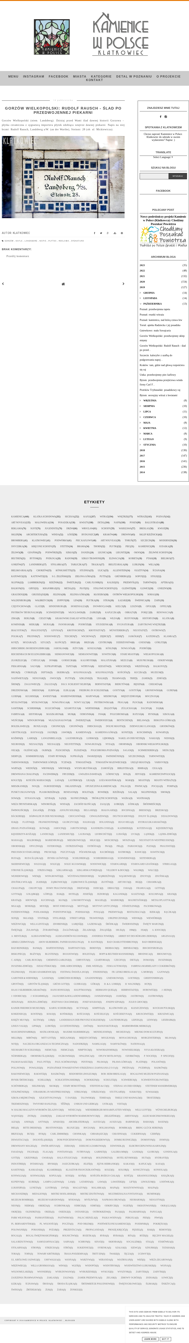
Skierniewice (19, 864)
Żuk (47, 1289)
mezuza (125, 660)
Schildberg (80, 858)
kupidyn (16, 1182)
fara (126, 888)
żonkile (75, 1289)
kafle (19, 241)
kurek (32, 1182)
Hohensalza (78, 606)
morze (29, 906)
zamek (146, 678)
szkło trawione (91, 558)
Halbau (87, 822)
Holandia (105, 822)
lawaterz (116, 1182)
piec (128, 546)
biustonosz (53, 1128)
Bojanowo (69, 954)
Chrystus (81, 960)
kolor (122, 1170)
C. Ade (14, 960)
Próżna (126, 1068)
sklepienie (147, 792)
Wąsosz (15, 1116)
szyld (44, 642)
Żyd (50, 810)
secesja (69, 516)
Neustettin (71, 744)
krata (15, 900)
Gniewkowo (113, 978)
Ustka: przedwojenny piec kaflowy (158, 374)
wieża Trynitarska (22, 804)
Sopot (138, 576)
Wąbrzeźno (105, 876)
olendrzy (32, 1212)
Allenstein (119, 570)
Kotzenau (143, 828)
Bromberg (17, 540)
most (43, 906)
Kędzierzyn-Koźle (22, 834)
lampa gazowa (52, 1182)
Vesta (120, 1104)
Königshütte (64, 570)
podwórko (61, 540)
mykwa (72, 1199)
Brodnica (144, 954)
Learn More (150, 1339)
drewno (126, 534)
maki (128, 780)
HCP (147, 984)
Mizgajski (66, 1038)
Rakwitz (39, 1074)
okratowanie (145, 1205)
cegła (155, 768)
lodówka (165, 1182)
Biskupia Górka (163, 720)
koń (80, 1175)
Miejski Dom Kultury (147, 1032)
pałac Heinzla (86, 1217)
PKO (107, 846)
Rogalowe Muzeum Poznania (148, 1074)
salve (33, 666)
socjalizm (132, 1241)
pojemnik (140, 1224)
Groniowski (152, 690)
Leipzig (136, 1020)
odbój (94, 1205)
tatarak (167, 1247)
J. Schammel (38, 996)
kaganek (118, 894)
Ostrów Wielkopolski (126, 594)
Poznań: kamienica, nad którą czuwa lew (161, 320)
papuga (154, 1212)
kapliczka (111, 612)
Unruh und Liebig (84, 1104)
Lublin (136, 564)
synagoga (31, 798)
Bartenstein (53, 948)
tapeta (70, 666)
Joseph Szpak (114, 1002)
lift (131, 1182)
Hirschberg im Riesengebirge (29, 648)
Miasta (80, 76)
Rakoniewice (19, 1074)
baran (147, 1122)
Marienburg (52, 840)
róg (130, 1235)
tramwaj (117, 678)
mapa (113, 1187)
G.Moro (145, 972)
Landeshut (64, 834)
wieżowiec (17, 1265)
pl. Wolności (47, 1224)
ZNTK (30, 1116)
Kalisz (111, 582)
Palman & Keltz (20, 1062)
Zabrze (94, 612)
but (29, 1134)
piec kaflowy (84, 540)
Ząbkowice (57, 882)
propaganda (93, 1229)
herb (118, 636)
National (136, 1044)
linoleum (147, 1182)
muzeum (156, 672)
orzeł (48, 1212)
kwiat (161, 528)
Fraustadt (37, 630)
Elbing (52, 690)
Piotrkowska (102, 702)
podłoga (51, 558)
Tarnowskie (18, 762)
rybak (117, 1235)
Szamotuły (71, 708)
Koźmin (15, 738)
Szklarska (63, 870)
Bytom (34, 558)
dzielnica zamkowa (91, 1146)
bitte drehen (31, 1128)
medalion (38, 1194)
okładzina (71, 786)
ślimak (150, 1283)
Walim (137, 870)
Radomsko (153, 702)
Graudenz (17, 594)
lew (76, 600)
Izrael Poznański (21, 828)
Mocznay (150, 696)
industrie (17, 1164)
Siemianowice (63, 654)
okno (137, 552)
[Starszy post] (124, 284)
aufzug (97, 1122)
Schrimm (32, 708)
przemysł (114, 912)
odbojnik (85, 714)
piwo (157, 1217)
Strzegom (43, 870)
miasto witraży (163, 780)
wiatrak (142, 798)
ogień (126, 1205)
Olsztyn (139, 570)
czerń (153, 1134)
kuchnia (46, 900)
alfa (14, 1122)
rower (102, 792)
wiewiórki (153, 918)
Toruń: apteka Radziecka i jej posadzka (160, 325)
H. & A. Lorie (111, 984)
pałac (124, 786)
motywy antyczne (103, 906)
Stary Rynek (55, 756)
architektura (35, 534)
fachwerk (49, 774)
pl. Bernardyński (22, 1224)
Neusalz (52, 744)
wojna (164, 1265)
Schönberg (18, 1086)
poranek (36, 1229)
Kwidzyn (48, 696)
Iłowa (43, 828)
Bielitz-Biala (116, 564)
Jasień (120, 996)
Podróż (144, 648)
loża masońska (108, 780)
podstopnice (60, 912)
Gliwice (145, 588)
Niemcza (66, 1050)
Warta (15, 768)
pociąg (156, 786)
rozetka (88, 1235)
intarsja (35, 1164)
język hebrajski (106, 1164)
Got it (165, 1339)
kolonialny (103, 672)
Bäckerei (16, 816)
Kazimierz (124, 828)
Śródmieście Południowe (96, 1283)
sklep (14, 534)
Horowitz (149, 990)
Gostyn (117, 690)
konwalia (17, 1175)
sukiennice (84, 1247)
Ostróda (92, 846)
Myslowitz (18, 702)
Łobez (117, 804)
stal (148, 1241)
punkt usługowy (21, 792)
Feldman (16, 972)
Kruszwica (164, 1014)
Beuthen (16, 558)
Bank (36, 948)
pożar (52, 1229)
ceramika (153, 882)
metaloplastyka (161, 900)
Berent (94, 948)
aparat (57, 1122)
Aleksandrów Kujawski (70, 936)
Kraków (108, 534)
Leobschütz (102, 834)
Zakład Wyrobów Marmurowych (76, 1116)
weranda (104, 1259)
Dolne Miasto (114, 726)
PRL (119, 846)
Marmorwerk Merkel (135, 1026)
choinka (78, 1134)
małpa (152, 1187)
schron (82, 1241)
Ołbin (45, 750)
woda (63, 804)
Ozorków (131, 1056)
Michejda (122, 1032)
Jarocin (58, 828)
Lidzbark (167, 1020)
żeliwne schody (158, 552)
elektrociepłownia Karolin (146, 1146)
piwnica (140, 786)
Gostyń (133, 690)
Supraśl (75, 756)
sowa (14, 798)
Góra (94, 984)
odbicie (78, 1205)
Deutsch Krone (122, 816)
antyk (42, 1122)
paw (100, 714)
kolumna (154, 894)
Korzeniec (17, 1014)
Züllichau (127, 708)
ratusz (137, 714)
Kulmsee (30, 696)
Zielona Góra (83, 576)
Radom (69, 558)
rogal (15, 1235)
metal (68, 588)
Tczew (65, 762)
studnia (85, 570)
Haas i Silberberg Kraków (27, 990)
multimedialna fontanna (124, 1194)
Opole (149, 606)
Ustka (106, 1104)
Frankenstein (47, 822)
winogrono (34, 720)
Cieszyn (43, 618)
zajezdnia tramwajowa (25, 1277)
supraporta (51, 666)
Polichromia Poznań (103, 750)
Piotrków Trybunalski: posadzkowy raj (160, 390)
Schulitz (109, 1080)
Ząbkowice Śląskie (82, 882)
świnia (15, 1289)
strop (34, 1247)
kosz (68, 1175)
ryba (103, 1235)
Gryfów (16, 984)
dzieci (97, 888)
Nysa (109, 744)
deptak (45, 672)
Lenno (150, 1020)
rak (149, 1229)
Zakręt (44, 1116)
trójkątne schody (103, 798)
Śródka (110, 924)
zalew (67, 1277)
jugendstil (51, 528)
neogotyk (155, 1199)
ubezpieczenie (116, 918)
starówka (164, 1241)
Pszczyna (66, 852)
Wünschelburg (165, 1110)
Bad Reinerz (18, 948)
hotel (72, 894)
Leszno (134, 606)
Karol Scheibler (59, 1008)
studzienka (103, 624)
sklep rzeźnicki (148, 534)
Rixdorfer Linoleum (81, 1074)
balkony (158, 666)
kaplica (144, 1164)
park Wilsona (19, 1217)
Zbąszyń (109, 708)
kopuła (54, 1175)
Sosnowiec (50, 636)
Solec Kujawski (73, 864)
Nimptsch (83, 1050)
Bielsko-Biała (19, 570)
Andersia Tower (101, 936)
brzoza (15, 1134)
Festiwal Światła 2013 (73, 972)
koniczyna (140, 1170)
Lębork (107, 738)
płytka (52, 241)
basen (162, 1122)
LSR (50, 1020)
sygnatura (77, 241)
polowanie (17, 1229)
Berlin (28, 618)
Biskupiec (17, 954)
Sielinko (37, 1086)
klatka (166, 618)
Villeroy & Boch (116, 870)
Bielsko (165, 558)
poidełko (81, 912)
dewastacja (18, 1140)
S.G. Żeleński (59, 576)
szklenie (84, 678)
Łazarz (122, 600)
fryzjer (67, 774)
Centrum (103, 642)
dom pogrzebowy (96, 1140)
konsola (159, 1170)
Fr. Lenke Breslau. (123, 972)
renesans (69, 792)
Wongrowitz (53, 876)
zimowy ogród (130, 1277)
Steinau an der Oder (126, 1086)
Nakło (153, 738)
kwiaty (84, 522)
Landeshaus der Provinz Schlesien (80, 1020)
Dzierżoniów (124, 642)
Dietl (133, 960)
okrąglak (167, 1205)
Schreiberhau (102, 858)
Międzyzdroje (129, 696)
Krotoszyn (95, 630)
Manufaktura (106, 1026)
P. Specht (166, 1056)
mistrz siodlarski (62, 1194)
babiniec (131, 1122)
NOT (13, 1044)
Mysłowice (38, 702)
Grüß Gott (60, 984)
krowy (30, 900)
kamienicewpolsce (161, 774)
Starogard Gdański (143, 864)
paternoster (19, 912)
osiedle (63, 1212)
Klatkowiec (39, 540)
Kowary (161, 732)
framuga (142, 888)
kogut (15, 780)
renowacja (163, 612)
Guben (171, 690)
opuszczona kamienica (99, 786)
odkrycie (110, 1205)
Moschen (110, 840)
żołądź (104, 930)
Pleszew (79, 750)
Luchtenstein (68, 1026)
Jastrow (136, 996)
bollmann (105, 1128)
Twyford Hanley (43, 1104)
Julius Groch (137, 1002)
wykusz (106, 1271)
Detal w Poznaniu (134, 76)
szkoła (167, 714)
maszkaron (53, 714)
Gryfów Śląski (37, 984)
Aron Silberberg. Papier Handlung (60, 942)
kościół (122, 672)
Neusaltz (34, 744)
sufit (33, 528)
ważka (126, 798)
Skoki (52, 1086)
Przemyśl (129, 582)
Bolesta (87, 954)
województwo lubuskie (138, 1265)
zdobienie (59, 924)
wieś (139, 1259)
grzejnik (29, 1157)
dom (52, 660)
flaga (46, 1152)
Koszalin (93, 648)
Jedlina (15, 1002)
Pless (150, 846)
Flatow (27, 822)
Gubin (14, 696)
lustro (49, 1187)
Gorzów (9, 241)
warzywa (86, 1259)
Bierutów (121, 684)
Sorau (151, 594)
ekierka (62, 672)
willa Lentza (38, 924)
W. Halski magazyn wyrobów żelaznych (36, 1110)
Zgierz (40, 882)
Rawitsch (156, 852)
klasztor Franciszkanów (82, 1170)
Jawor (65, 732)
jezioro (101, 894)
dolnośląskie (41, 1140)
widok (136, 918)
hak (59, 894)
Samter (15, 708)
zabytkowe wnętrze (150, 624)
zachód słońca (83, 804)
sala (131, 792)
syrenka (103, 1247)
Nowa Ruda (92, 744)
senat (98, 1241)
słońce (59, 642)
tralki (101, 678)
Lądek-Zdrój (166, 834)
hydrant (160, 1157)
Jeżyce (76, 648)
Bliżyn (34, 954)
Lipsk (35, 1026)
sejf (13, 918)
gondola (169, 1152)
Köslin (110, 648)
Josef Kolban (91, 1002)
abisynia (130, 1116)
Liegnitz (121, 552)
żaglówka (69, 930)
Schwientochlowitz (153, 1080)
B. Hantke (94, 942)
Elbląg (67, 690)
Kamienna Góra (105, 732)
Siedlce (166, 750)
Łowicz (166, 1277)
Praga (122, 702)
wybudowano (63, 1271)
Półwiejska (86, 852)
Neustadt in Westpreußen (155, 840)
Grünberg (121, 576)
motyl (81, 906)
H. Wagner (131, 984)
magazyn (79, 1187)
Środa (46, 1283)
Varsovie (160, 762)
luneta (34, 1187)
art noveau (18, 522)
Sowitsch (107, 654)
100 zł (119, 930)
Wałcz (152, 870)
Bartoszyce (75, 948)
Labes (30, 738)
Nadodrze (79, 1044)
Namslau (97, 1044)
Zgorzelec (17, 660)
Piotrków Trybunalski (25, 612)
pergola (131, 1217)
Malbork (32, 840)
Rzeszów (103, 666)
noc (34, 786)
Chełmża (154, 684)
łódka (132, 804)
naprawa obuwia (112, 1199)
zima (14, 618)
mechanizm (18, 1194)
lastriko (73, 780)
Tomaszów (82, 762)
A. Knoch (157, 930)
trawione (95, 918)
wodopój (90, 1265)
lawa (101, 1182)
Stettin (64, 546)
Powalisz (34, 1068)
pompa (171, 786)
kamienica (17, 516)
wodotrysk (110, 1265)
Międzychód (86, 1038)
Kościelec (100, 1014)
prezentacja (71, 1229)
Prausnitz (166, 846)
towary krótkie (47, 1254)
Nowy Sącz (80, 702)
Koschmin (143, 732)
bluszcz (72, 1128)
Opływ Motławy (108, 1056)
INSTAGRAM (33, 76)
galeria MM (118, 1152)
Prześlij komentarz (17, 256)
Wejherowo (18, 876)
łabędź (76, 924)
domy (162, 1140)
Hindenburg (56, 606)
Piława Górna (120, 1062)
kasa (159, 1164)
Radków (159, 1068)
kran (170, 894)
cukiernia (137, 1134)
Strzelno (97, 1092)
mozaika (28, 642)
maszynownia (132, 1187)
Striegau (168, 864)
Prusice (49, 852)
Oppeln (164, 606)
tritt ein (97, 1254)
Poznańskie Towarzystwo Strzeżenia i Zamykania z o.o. (81, 1068)
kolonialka (81, 672)
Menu (13, 76)
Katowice (17, 576)
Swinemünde (113, 756)
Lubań (120, 834)
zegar (110, 1277)
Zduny (144, 876)
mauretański (136, 900)
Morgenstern (149, 1038)
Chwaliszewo (98, 816)
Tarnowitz (155, 756)
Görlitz (159, 642)
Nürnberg (17, 1056)
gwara (46, 1157)
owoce (54, 678)
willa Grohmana (41, 1265)
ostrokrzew (100, 1212)
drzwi (70, 528)
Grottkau (17, 732)
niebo (28, 1205)
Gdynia (55, 630)
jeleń (86, 1164)
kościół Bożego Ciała (103, 1175)
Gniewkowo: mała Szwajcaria (155, 330)
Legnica (103, 552)
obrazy (129, 612)
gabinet (99, 1152)
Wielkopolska (152, 654)
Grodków (166, 726)
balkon (16, 588)
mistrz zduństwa (90, 1194)
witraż (104, 516)
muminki (152, 1194)
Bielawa (142, 720)
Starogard (117, 864)
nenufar (37, 678)
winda (55, 534)
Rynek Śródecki (21, 1080)
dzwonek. (116, 1146)
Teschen (69, 636)
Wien (35, 876)
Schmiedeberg (146, 750)
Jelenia (57, 594)
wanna (69, 1259)
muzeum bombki (21, 1199)
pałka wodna (110, 1217)
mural (47, 624)
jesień (86, 894)
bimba (141, 768)
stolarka (57, 564)
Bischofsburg (151, 948)
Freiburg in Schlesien (92, 690)
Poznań (160, 516)
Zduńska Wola (20, 882)
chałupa (16, 888)
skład (27, 918)
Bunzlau (39, 726)
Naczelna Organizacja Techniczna (44, 1044)
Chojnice (56, 726)
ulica (101, 570)
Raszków (56, 1074)
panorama (65, 624)
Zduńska (160, 876)
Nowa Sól (127, 648)
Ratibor (123, 852)
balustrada (152, 522)
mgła (14, 906)
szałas (119, 1247)
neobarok (136, 1199)
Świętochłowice (129, 1283)
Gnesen (143, 642)
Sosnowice (96, 864)
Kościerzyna (121, 1014)
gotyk (15, 894)
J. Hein (165, 990)
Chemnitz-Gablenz (57, 960)
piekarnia (17, 666)
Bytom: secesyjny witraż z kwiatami (158, 395)
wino (62, 1265)
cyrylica (36, 660)
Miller (15, 1038)
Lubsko (91, 738)
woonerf (42, 1271)
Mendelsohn (101, 1032)
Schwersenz (125, 858)
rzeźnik (54, 582)
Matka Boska (48, 1032)
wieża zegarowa (159, 1259)
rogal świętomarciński (40, 1235)
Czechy (118, 960)
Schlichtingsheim (66, 1080)
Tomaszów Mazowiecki (110, 762)
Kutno (37, 1020)
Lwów (87, 1026)
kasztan (136, 894)
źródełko (32, 1289)
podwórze (51, 552)
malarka (97, 1187)
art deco (123, 882)
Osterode (53, 846)
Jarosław (60, 648)
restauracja (135, 912)
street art (76, 918)
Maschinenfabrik (22, 1032)
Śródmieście (150, 804)
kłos (62, 900)
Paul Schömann (64, 1062)
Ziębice (104, 636)
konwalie (36, 1175)
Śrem (14, 684)
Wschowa (87, 636)
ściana (157, 570)
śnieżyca (167, 1283)
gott (14, 1157)
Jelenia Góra (78, 594)
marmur (116, 900)
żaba (60, 1289)
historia (34, 714)
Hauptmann (81, 990)
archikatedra (77, 1122)
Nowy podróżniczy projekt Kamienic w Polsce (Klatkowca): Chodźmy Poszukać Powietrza (163, 220)
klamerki (53, 1170)
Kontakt (94, 80)
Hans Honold (59, 990)
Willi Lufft (142, 1110)
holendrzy (103, 1157)
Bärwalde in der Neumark (45, 816)
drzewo (81, 888)
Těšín (64, 1104)
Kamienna (82, 732)
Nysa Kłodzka (153, 1050)
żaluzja (49, 684)
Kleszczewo (138, 1008)
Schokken (90, 1080)
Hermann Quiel (105, 990)
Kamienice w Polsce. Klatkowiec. (44, 1320)
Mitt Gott (47, 1038)
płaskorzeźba (48, 792)
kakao (127, 1164)
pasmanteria (43, 1217)
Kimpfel (97, 1008)
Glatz (38, 606)
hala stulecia (66, 1157)
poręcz (145, 612)
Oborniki (16, 846)
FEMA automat (115, 966)
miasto (142, 780)
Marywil (91, 696)
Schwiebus (127, 1080)
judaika (164, 546)
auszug (114, 1122)
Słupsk (15, 582)
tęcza (127, 1254)
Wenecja (73, 1110)
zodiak (150, 1277)
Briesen (143, 810)
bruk (14, 672)
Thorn (97, 546)
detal (101, 522)
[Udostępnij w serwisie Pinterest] (122, 234)
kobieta (133, 558)
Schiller (43, 1080)
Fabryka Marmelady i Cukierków (151, 966)
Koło (50, 1014)
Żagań (37, 810)
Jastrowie (154, 996)
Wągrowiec (126, 876)
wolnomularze (20, 1271)
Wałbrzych (42, 600)
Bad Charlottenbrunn (121, 942)
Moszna (127, 840)
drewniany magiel (22, 1146)
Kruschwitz (143, 1014)
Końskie (65, 1014)
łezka (14, 1283)
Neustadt (139, 630)
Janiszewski (101, 996)
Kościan (82, 1014)
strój (66, 1247)
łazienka (93, 924)
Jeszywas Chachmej (63, 1002)
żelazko (88, 930)
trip (132, 678)
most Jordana (62, 906)
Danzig (85, 552)
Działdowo (168, 816)
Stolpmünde (18, 1092)
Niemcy (49, 1050)
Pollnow (16, 1068)
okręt (15, 1212)
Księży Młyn (18, 1020)
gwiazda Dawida (89, 774)
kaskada (34, 1170)
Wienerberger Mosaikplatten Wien (106, 1110)
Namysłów (117, 1044)
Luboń (49, 1026)
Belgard (89, 810)
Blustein (50, 954)
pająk (118, 1212)
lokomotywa (80, 900)
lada (58, 780)
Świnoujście (18, 810)
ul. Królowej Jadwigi (24, 1259)
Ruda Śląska (32, 858)
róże (142, 1235)
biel (13, 1128)
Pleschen (61, 750)
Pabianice (134, 846)
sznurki (150, 1247)
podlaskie (40, 912)
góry (46, 894)
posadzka (64, 522)
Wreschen (122, 666)
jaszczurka (69, 1164)
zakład (51, 1277)
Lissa (100, 618)
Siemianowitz (86, 654)
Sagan (127, 750)
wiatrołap (123, 1259)
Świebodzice (102, 720)
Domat (147, 960)
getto (158, 888)
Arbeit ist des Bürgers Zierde (136, 936)
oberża (42, 1205)
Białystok (17, 630)
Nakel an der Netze (130, 738)
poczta (66, 1224)
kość (127, 1175)
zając (103, 804)
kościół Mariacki (37, 780)
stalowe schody (103, 588)
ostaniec (80, 1212)
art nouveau (109, 540)
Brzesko (160, 810)
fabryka (16, 714)
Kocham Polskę (162, 1008)
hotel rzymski (126, 1157)
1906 (131, 930)
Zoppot (61, 600)
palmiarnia (136, 1212)
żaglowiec (30, 684)
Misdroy (109, 696)
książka (166, 1175)
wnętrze (123, 516)
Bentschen (123, 720)
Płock (136, 702)
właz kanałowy (59, 720)
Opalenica (85, 1056)
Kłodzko (99, 594)
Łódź (70, 534)
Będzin (138, 684)
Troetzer (152, 1098)
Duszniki (163, 960)
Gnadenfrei (92, 978)
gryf (32, 588)
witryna (86, 666)
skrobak (114, 1241)
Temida (103, 1098)
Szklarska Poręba (88, 870)
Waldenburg (19, 600)
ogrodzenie (51, 786)
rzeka (153, 912)
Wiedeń (30, 768)
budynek (129, 618)
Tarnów (148, 582)
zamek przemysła (88, 1277)
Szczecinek (135, 756)
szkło (69, 552)
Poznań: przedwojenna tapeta (155, 309)
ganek (136, 1152)
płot (82, 588)
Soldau (38, 864)
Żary (157, 600)
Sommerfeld (33, 756)
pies (145, 1217)
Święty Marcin (152, 924)
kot (13, 642)
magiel (99, 900)
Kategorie (101, 76)
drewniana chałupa (23, 774)
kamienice (144, 546)
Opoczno (34, 846)
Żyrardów (49, 930)
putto (68, 678)
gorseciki (68, 660)
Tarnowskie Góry (43, 762)
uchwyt (143, 1254)
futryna (82, 1152)
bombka (124, 1128)
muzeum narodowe (49, 1199)
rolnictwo (69, 1235)
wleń (75, 1265)
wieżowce (17, 924)
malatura (107, 660)
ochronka (60, 1205)
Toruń (129, 540)
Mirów (30, 1038)
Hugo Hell (124, 822)
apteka (165, 582)
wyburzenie (86, 1271)
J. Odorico (17, 996)
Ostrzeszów (73, 846)
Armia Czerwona (21, 942)
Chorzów (42, 570)
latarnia (85, 1182)
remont (164, 1229)
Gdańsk (32, 552)
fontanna (63, 1152)
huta (145, 1157)
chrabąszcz (97, 1134)
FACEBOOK (59, 76)
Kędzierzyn (163, 828)
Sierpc (15, 756)
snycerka (17, 546)
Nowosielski (129, 1050)
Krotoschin (74, 630)
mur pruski (144, 660)
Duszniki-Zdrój (20, 966)
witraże (142, 516)
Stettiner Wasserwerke (159, 1086)
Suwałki (151, 1092)
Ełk (13, 822)
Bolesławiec (19, 726)
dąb (158, 708)
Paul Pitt (42, 1062)
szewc (134, 1247)
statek (42, 918)
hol (125, 774)
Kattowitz (37, 576)
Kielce (119, 606)
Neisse (168, 738)
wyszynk (123, 1271)
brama (81, 546)
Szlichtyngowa (48, 1098)
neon (14, 1205)
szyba (48, 798)
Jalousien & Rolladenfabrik (69, 996)
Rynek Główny (56, 858)
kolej (108, 1170)
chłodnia (118, 1134)
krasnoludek (145, 1175)
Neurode (16, 744)
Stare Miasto (128, 654)
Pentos (85, 1062)
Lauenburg (73, 738)
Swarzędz (93, 756)
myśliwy (89, 1199)
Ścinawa (30, 1283)
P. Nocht (149, 1056)
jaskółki (133, 636)
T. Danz (69, 1098)
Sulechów (51, 708)
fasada (15, 1152)
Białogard (108, 810)
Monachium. (126, 1038)
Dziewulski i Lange (141, 726)
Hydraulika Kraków (151, 822)
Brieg (74, 642)
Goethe (132, 978)
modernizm (166, 540)
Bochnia (127, 810)
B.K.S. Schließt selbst (74, 684)
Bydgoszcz (88, 534)
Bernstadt (101, 684)
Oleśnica (29, 750)
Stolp (154, 576)
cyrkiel (29, 672)
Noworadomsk (105, 1050)
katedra (151, 636)
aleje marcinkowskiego (157, 1116)
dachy (145, 708)
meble (32, 624)
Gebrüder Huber (68, 978)
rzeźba (117, 792)
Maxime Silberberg (75, 1032)
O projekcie (169, 76)
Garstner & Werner (23, 978)
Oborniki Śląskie (41, 1056)
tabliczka (77, 564)
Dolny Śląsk (146, 816)
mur (70, 714)
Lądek (148, 834)
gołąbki (31, 894)
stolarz (58, 918)
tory (27, 1254)
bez (137, 882)
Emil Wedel (93, 966)
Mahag (15, 840)
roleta (86, 792)
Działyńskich (45, 966)
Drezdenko (18, 690)
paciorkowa (151, 906)
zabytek (141, 1271)
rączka (168, 912)
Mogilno (106, 1038)
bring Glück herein (148, 1128)
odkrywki (164, 660)
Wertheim (91, 708)
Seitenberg (146, 858)
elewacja (115, 558)
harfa (85, 1157)
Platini (140, 1062)
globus (151, 1152)
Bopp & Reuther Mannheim (115, 954)
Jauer (50, 732)
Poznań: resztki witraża (152, 314)
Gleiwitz (127, 588)
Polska (15, 636)
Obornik (124, 744)
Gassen (46, 978)
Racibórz (105, 852)
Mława (169, 1038)
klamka (169, 636)
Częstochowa (19, 606)
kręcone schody (42, 546)
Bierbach (110, 948)
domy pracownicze (58, 888)
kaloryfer (87, 660)
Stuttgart (116, 1092)
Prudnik (32, 636)
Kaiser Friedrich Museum (26, 1008)
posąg (97, 912)
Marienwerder (70, 696)
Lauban (83, 834)
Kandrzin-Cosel (101, 828)
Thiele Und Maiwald (127, 1098)
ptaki (149, 558)
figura (31, 1152)
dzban (68, 1146)
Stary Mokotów (73, 1086)
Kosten (35, 1014)
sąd (61, 798)
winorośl (47, 804)
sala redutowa (20, 1241)
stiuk (106, 600)
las (70, 1182)
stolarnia (17, 1247)
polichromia (118, 714)
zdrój (160, 678)
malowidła (42, 522)
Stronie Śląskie (20, 870)
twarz (113, 1254)
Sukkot (134, 1092)
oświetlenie (129, 906)
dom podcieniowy (68, 1140)
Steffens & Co (98, 1086)
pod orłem (84, 1224)
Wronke (46, 768)
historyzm (148, 618)
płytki (113, 546)
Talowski (86, 1098)
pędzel (136, 1229)
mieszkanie (18, 786)
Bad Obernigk (150, 942)
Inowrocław (101, 606)
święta (15, 930)
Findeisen (99, 972)
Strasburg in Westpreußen (50, 1092)
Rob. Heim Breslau (112, 1074)
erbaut (112, 888)
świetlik (72, 582)
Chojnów (74, 726)
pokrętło (159, 1224)
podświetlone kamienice (113, 1224)
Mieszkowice (75, 840)
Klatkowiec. (116, 1008)
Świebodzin (129, 924)
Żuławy (31, 930)
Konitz (126, 732)
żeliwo (15, 552)
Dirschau (93, 726)
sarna (67, 1241)
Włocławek (75, 612)
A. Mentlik (17, 936)
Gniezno (163, 588)
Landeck (45, 834)
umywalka (51, 1259)
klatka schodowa (44, 516)
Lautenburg (117, 1020)
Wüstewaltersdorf (79, 876)
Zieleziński (111, 1116)
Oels (14, 750)
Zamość (105, 768)
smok (164, 792)
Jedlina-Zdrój (36, 1002)
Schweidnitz (53, 612)
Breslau (145, 528)
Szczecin (146, 540)
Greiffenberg (152, 978)
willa (152, 564)
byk (41, 1134)
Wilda (113, 618)
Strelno (79, 1092)
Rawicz (139, 852)
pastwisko (64, 1217)
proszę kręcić (116, 1229)
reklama (64, 241)
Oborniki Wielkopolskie (151, 744)
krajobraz (49, 588)
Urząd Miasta (139, 762)
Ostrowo (157, 630)
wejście (15, 720)
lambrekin (34, 582)
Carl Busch (32, 960)
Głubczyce (69, 822)
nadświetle (18, 678)
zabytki (158, 1271)
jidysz (138, 774)
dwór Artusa (49, 1146)
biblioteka (124, 768)
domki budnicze (124, 1140)
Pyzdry (142, 1068)
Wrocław (87, 528)
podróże (83, 624)
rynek (152, 714)
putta (103, 576)
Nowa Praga (59, 702)
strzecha (50, 1247)
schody (106, 528)
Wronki (63, 768)
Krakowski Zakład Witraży (72, 618)
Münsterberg (117, 630)
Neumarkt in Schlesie (24, 1050)
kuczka (139, 672)
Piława (101, 1062)
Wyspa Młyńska (84, 768)
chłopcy (34, 888)
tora (14, 1254)
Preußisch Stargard (24, 852)
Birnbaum (129, 948)
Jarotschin (77, 828)
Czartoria (100, 960)
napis (43, 241)
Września (140, 666)
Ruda (14, 858)
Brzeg (87, 642)
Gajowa (162, 972)
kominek (16, 624)
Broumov (163, 954)
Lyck (134, 834)
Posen (133, 522)
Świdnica (140, 600)
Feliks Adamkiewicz (41, 972)
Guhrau (79, 984)
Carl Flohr (92, 582)
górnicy (111, 774)
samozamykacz (46, 1241)
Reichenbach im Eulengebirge (29, 654)
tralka (95, 564)
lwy (63, 1187)
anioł (27, 1122)
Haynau (35, 732)
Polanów (157, 1062)
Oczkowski (65, 1056)
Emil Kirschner (70, 966)
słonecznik (78, 798)
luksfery (17, 1187)
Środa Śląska (65, 1283)
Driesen (36, 690)
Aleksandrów (39, 936)
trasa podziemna (74, 1254)
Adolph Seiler (68, 810)
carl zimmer (58, 1134)
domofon (146, 1140)
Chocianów (75, 816)
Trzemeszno (18, 1104)
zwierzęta (82, 720)
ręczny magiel (161, 1235)
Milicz (93, 840)
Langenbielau (50, 738)
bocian (88, 1128)
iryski (51, 1164)
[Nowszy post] (3, 284)
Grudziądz (38, 594)
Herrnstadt (128, 990)
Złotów (106, 882)
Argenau (166, 936)
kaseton (16, 1170)
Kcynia (81, 1008)
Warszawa (125, 528)
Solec (53, 864)
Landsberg (31, 241)
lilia (89, 780)
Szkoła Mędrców (21, 1098)
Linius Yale (18, 1026)
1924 (143, 930)
